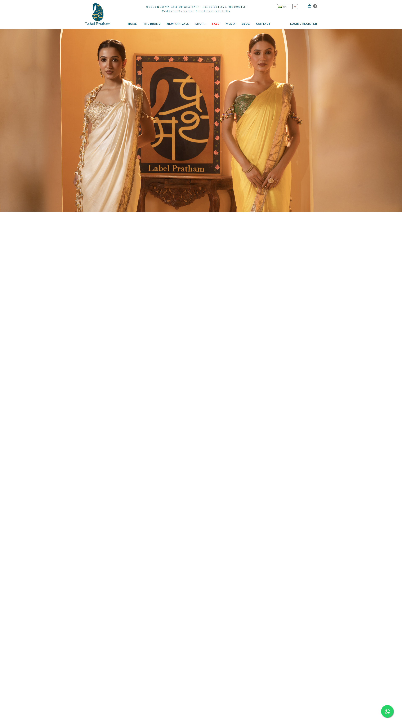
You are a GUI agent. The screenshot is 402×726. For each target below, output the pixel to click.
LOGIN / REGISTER (303, 23)
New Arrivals (178, 23)
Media (231, 23)
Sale (215, 23)
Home (132, 23)
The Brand (152, 23)
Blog (246, 23)
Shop (199, 23)
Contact (263, 23)
